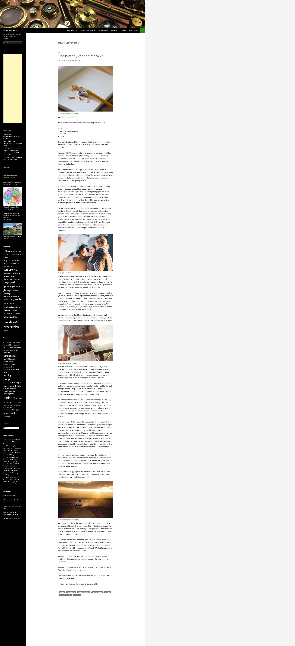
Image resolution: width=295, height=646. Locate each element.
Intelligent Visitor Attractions (12, 236)
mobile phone (8, 393)
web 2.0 (15, 322)
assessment (7, 263)
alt (14, 251)
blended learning (8, 350)
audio (14, 263)
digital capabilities (8, 367)
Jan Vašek (66, 363)
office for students (16, 402)
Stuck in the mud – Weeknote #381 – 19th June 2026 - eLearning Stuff (12, 451)
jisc (5, 290)
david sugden (9, 364)
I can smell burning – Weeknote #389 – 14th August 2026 (12, 143)
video (5, 322)
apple (5, 257)
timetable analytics (65, 595)
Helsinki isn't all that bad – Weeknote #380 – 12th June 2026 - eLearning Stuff (11, 460)
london (18, 386)
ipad (12, 282)
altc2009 (12, 254)
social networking (10, 313)
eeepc (5, 372)
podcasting (16, 307)
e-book (16, 273)
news (6, 303)
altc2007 (19, 251)
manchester (6, 388)
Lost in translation (103, 30)
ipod (4, 383)
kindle (16, 291)
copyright (6, 353)
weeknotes (11, 326)
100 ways (8, 251)
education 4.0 (71, 592)
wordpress (6, 416)
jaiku (7, 383)
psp (15, 311)
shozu (13, 407)
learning (6, 293)
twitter (14, 317)
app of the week (11, 260)
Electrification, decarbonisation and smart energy (11, 136)
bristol (15, 350)
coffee (12, 266)
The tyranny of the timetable (81, 56)
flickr (13, 276)
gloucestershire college (11, 279)
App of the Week (133, 30)
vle (10, 321)
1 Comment (77, 60)
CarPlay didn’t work (9, 495)
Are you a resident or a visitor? (12, 182)
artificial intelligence (10, 347)
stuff (59, 52)
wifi (8, 413)
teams (20, 410)
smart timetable (97, 592)
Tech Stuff (8, 491)
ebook (16, 369)
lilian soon (12, 386)
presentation (8, 310)
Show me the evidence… (10, 175)
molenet (9, 398)
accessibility (9, 345)
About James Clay (72, 30)
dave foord (13, 359)
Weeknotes (114, 30)
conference (10, 269)
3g (4, 345)
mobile (18, 299)
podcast (7, 307)
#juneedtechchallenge (11, 342)
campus (62, 592)
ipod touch (16, 286)
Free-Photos (66, 113)
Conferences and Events (86, 30)
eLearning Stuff (10, 30)
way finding (77, 595)
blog (17, 263)
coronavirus (10, 355)
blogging (6, 266)
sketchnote (7, 410)
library (5, 386)
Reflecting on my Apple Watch (12, 518)
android (17, 345)
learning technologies (11, 296)
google (6, 282)
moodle (19, 398)
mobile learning (9, 391)
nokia (12, 304)
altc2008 (5, 254)
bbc (19, 347)
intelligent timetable (84, 592)
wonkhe (13, 413)
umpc (5, 413)
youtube (6, 330)
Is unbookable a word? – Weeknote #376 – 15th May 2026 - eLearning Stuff (11, 480)
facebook (6, 276)
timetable (107, 592)
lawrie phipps (15, 382)
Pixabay (75, 113)
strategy (15, 410)
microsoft (13, 388)
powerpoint (16, 405)
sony (18, 313)
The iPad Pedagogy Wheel (11, 207)
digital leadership (8, 369)
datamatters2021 (8, 273)
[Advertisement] (12, 88)
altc (14, 345)
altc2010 (19, 254)
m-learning (8, 299)
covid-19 (6, 359)
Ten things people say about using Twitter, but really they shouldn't (11, 215)
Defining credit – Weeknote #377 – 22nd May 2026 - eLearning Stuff (11, 471)
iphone (7, 286)
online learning (7, 405)
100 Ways (123, 30)
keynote (10, 290)
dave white (8, 361)
